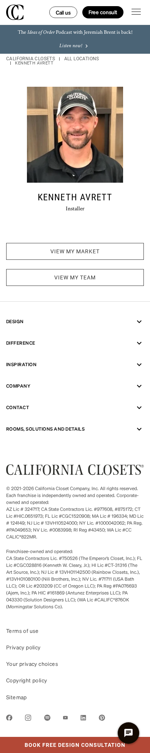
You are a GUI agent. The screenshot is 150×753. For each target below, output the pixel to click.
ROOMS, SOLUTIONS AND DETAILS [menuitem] (45, 429)
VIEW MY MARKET (75, 251)
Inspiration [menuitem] (21, 364)
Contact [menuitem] (17, 407)
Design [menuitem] (15, 321)
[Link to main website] (75, 473)
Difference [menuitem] (20, 343)
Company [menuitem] (18, 386)
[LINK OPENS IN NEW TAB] (9, 719)
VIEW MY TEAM (75, 277)
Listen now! (70, 46)
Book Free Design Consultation (62, 742)
